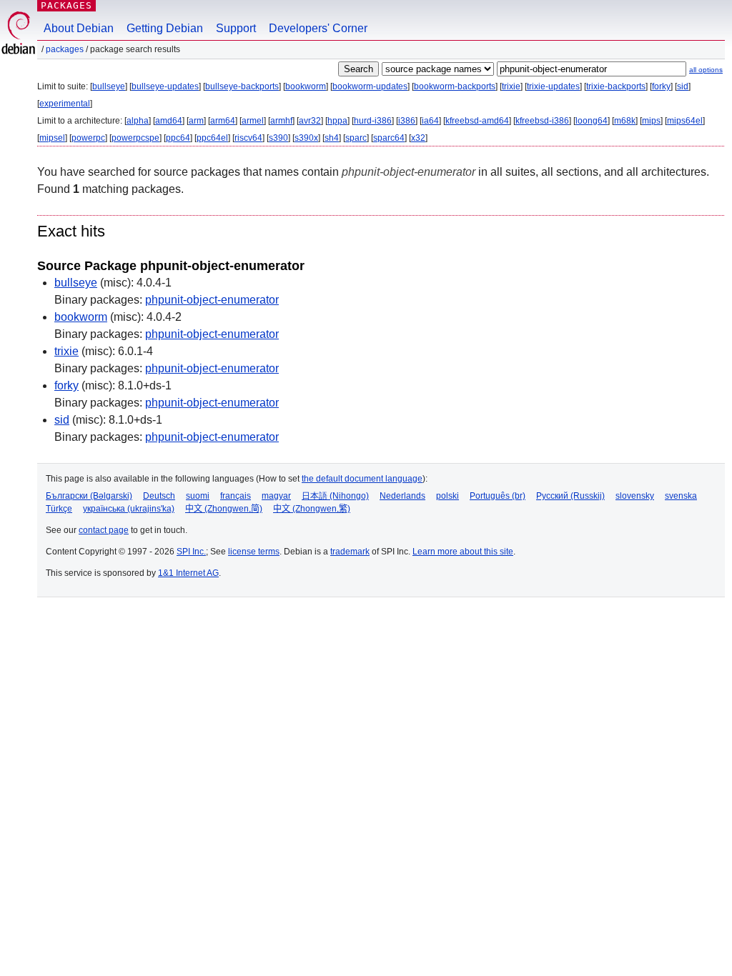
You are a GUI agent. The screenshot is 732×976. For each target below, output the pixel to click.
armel (253, 121)
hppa (337, 121)
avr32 (310, 121)
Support (236, 28)
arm (196, 121)
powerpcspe (135, 138)
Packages (66, 5)
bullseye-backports (242, 86)
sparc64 (389, 138)
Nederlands (402, 496)
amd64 (168, 121)
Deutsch (159, 496)
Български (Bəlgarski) (89, 496)
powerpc (88, 138)
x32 (418, 138)
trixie (511, 86)
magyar (276, 496)
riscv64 (248, 138)
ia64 (430, 121)
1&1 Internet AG (188, 573)
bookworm (305, 86)
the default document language (362, 479)
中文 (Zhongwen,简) (223, 509)
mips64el (685, 121)
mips (651, 121)
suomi (197, 496)
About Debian (79, 28)
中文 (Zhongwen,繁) (311, 509)
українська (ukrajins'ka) (128, 509)
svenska (681, 496)
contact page (104, 530)
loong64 (591, 121)
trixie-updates (553, 86)
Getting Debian (165, 28)
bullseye (108, 86)
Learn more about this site (462, 552)
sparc (356, 138)
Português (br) (497, 496)
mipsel (52, 138)
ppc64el (212, 138)
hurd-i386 (373, 121)
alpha (138, 121)
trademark (350, 552)
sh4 (332, 138)
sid (682, 86)
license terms (254, 552)
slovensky (634, 496)
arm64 (222, 121)
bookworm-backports (454, 86)
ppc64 (178, 138)
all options (706, 70)
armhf (281, 121)
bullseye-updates (165, 86)
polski (447, 496)
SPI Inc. (191, 552)
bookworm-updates (369, 86)
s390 (278, 138)
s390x (306, 138)
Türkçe (59, 509)
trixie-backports (616, 86)
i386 (406, 121)
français (235, 496)
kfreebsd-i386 (542, 121)
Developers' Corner (318, 28)
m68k (624, 121)
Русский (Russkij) (570, 496)
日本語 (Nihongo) (335, 496)
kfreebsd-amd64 (477, 121)
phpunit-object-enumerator (212, 300)
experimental (64, 104)
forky (661, 86)
